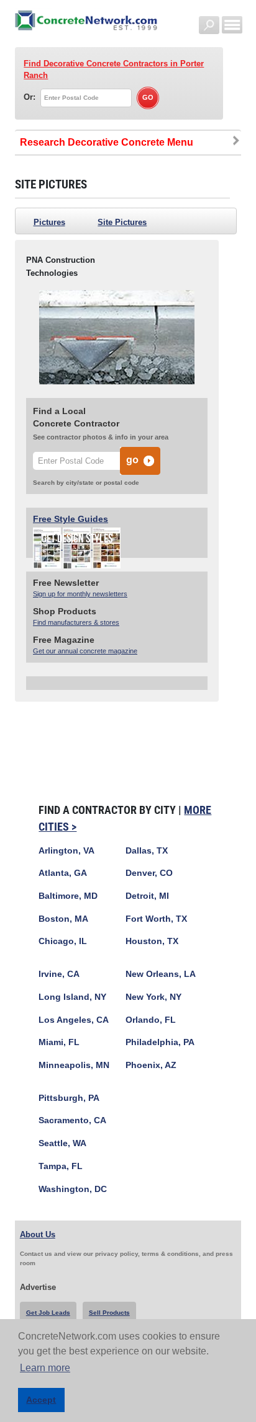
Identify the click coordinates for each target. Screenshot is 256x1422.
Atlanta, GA (63, 873)
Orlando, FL (151, 1020)
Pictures (49, 222)
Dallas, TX (147, 850)
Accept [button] (41, 1400)
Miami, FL (59, 1042)
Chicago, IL (63, 941)
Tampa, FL (61, 1166)
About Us (37, 1234)
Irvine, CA (59, 974)
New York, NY (153, 997)
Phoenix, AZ (151, 1065)
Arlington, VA (66, 850)
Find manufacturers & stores (76, 622)
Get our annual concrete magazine (85, 651)
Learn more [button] (45, 1367)
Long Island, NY (72, 997)
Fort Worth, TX (156, 919)
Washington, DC (73, 1189)
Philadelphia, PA (160, 1042)
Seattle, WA (62, 1143)
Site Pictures (122, 222)
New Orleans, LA (161, 974)
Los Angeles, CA (74, 1020)
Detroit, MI (147, 896)
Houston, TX (152, 941)
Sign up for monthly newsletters (80, 594)
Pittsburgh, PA (69, 1098)
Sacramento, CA (72, 1120)
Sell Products (109, 1312)
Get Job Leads (48, 1312)
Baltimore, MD (68, 896)
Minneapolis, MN (74, 1065)
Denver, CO (149, 873)
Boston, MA (63, 919)
